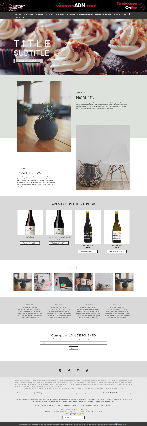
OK (116, 424)
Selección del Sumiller (54, 401)
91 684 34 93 (83, 409)
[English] (67, 415)
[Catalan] (80, 415)
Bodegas (80, 401)
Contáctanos (44, 405)
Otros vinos (42, 399)
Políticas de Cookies (106, 405)
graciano (58, 393)
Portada (18, 14)
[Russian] (76, 415)
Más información (123, 424)
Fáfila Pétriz (30, 237)
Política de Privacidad (63, 405)
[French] (68, 415)
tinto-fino (128, 393)
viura (76, 395)
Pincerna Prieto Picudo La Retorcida (59, 237)
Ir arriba (37, 405)
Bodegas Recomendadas (103, 14)
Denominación (88, 401)
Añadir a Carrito (31, 243)
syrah (102, 393)
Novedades (82, 399)
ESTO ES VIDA (88, 245)
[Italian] (72, 415)
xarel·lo (81, 395)
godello (53, 393)
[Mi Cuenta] (129, 14)
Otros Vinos (71, 14)
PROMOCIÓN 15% (108, 401)
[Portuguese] (74, 415)
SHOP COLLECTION (27, 61)
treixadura (67, 395)
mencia (79, 393)
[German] (70, 415)
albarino (18, 393)
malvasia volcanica (71, 393)
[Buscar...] (23, 17)
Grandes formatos (52, 399)
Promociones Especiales (85, 14)
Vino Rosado (60, 14)
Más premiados (63, 399)
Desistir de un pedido (92, 405)
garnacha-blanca (45, 393)
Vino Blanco (49, 14)
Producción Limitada (41, 401)
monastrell (89, 393)
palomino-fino (96, 393)
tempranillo (111, 392)
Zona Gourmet (28, 14)
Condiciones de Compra (78, 405)
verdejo (72, 395)
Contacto (116, 14)
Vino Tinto (39, 14)
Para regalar (117, 399)
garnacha (37, 393)
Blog (124, 14)
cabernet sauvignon (27, 393)
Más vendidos (73, 399)
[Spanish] (78, 415)
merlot (83, 393)
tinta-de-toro (121, 393)
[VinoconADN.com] (73, 6)
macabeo (63, 393)
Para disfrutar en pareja (94, 399)
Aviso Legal (52, 405)
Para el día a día (107, 399)
